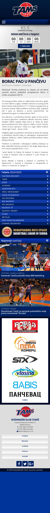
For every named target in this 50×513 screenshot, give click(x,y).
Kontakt (25, 456)
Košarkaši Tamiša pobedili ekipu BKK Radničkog (22, 275)
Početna (25, 436)
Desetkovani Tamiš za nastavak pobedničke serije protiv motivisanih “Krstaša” (23, 312)
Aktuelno (25, 441)
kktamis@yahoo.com (26, 431)
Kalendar (25, 45)
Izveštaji (25, 446)
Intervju (25, 451)
